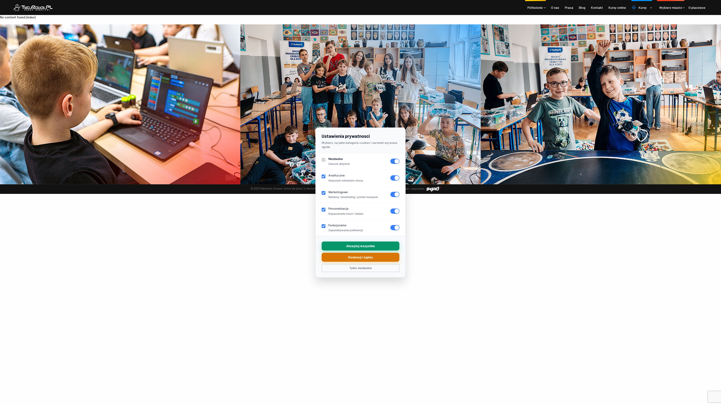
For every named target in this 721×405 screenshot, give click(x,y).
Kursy (643, 7)
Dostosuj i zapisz (360, 257)
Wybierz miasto (670, 7)
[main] (360, 17)
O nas (555, 7)
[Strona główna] (33, 7)
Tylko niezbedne (360, 268)
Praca (569, 7)
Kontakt (597, 7)
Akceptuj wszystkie (360, 246)
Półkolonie (535, 7)
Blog (582, 7)
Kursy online (617, 7)
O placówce (697, 7)
